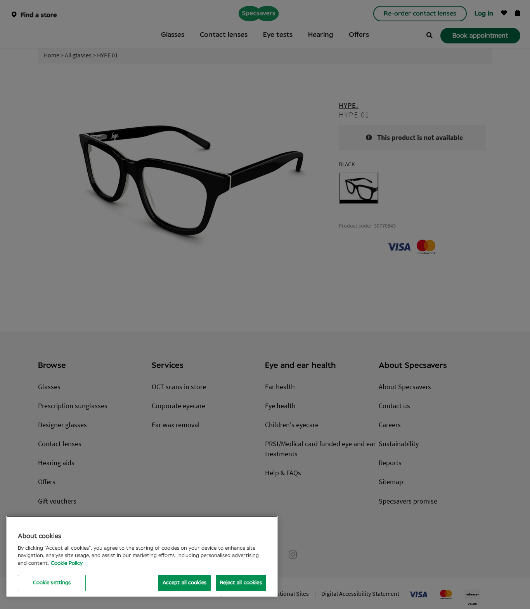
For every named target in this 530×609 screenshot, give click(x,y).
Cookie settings (52, 582)
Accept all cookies (184, 582)
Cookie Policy (67, 563)
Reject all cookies (241, 582)
